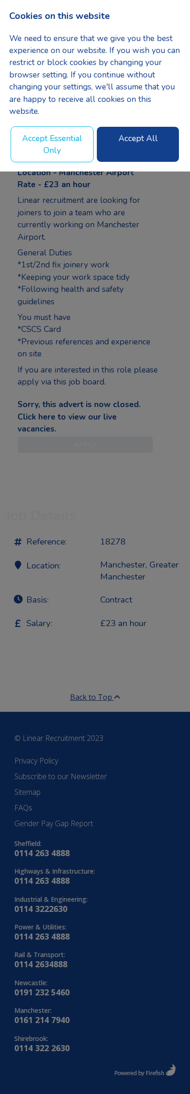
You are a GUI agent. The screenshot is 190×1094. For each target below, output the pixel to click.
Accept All (138, 138)
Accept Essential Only (52, 144)
